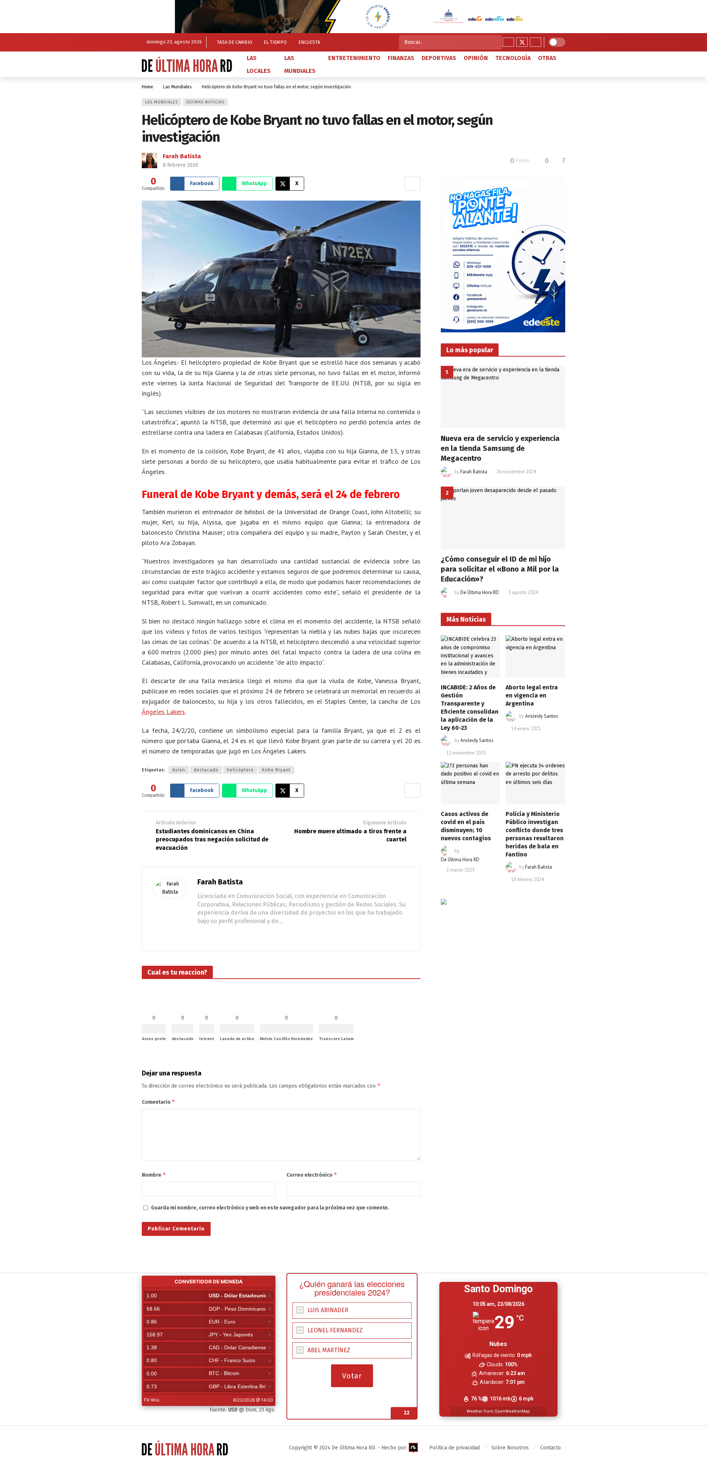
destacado (206, 770)
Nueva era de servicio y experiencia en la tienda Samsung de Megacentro (500, 448)
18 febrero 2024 (527, 879)
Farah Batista (182, 156)
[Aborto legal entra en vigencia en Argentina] (535, 656)
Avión (178, 770)
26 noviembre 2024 (516, 472)
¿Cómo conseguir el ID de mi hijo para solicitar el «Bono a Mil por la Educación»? (500, 569)
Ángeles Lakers (163, 711)
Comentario (158, 1101)
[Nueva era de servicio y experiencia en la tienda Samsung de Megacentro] (503, 397)
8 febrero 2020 (180, 165)
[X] (522, 42)
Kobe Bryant (276, 770)
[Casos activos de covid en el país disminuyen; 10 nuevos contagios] (470, 783)
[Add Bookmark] (412, 184)
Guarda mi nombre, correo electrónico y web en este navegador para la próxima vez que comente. (270, 1208)
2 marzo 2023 (460, 870)
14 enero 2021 (526, 728)
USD (233, 1410)
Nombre (154, 1174)
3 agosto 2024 (523, 592)
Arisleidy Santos (476, 740)
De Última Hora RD (479, 592)
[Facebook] (508, 42)
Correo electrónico (311, 1174)
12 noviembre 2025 (466, 753)
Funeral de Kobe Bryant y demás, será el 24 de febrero (271, 494)
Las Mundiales (161, 102)
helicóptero (240, 770)
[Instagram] (535, 42)
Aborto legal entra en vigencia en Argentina (532, 695)
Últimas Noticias (205, 102)
